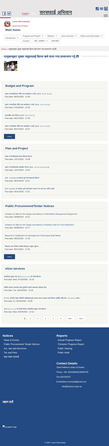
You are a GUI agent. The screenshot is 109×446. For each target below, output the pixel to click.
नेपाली (33, 13)
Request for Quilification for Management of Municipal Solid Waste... (33, 235)
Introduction (10, 38)
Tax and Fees (10, 352)
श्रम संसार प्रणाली (11, 357)
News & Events (11, 340)
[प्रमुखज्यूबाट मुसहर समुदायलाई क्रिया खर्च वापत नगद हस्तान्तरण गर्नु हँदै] (10, 66)
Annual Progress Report (69, 340)
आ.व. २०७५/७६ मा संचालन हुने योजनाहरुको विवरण (22, 178)
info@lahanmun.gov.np (72, 386)
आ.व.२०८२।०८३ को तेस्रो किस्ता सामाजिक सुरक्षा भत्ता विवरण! (25, 309)
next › (70, 318)
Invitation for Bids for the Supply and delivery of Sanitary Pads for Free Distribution (39, 225)
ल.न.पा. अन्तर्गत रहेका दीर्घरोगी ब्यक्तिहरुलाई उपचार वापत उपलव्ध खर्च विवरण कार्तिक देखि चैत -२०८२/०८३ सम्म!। (42, 298)
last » (81, 318)
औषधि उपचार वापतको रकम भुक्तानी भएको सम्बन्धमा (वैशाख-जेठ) (25, 287)
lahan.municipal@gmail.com (74, 381)
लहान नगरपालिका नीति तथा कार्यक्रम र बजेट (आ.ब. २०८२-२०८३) (27, 104)
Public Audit (63, 352)
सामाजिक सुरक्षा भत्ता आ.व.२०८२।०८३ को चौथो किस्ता (22, 276)
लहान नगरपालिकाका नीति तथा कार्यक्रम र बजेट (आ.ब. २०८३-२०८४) (28, 94)
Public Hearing (65, 348)
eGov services (66, 36)
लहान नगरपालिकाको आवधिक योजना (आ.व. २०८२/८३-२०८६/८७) (27, 167)
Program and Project (30, 36)
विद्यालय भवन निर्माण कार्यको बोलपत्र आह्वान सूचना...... (23, 246)
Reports (49, 36)
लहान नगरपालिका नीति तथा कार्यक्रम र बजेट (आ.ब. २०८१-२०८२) (27, 126)
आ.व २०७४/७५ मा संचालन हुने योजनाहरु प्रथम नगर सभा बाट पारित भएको (29, 189)
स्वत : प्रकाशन (38, 41)
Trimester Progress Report (71, 344)
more (9, 136)
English (25, 13)
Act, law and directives (15, 348)
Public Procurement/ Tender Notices (22, 344)
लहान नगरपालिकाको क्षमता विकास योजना (18, 156)
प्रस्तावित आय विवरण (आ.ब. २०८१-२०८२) (20, 115)
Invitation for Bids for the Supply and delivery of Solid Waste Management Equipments (41, 214)
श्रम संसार (55, 41)
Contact (26, 41)
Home (3, 49)
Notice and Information (89, 36)
